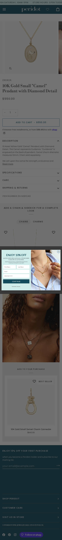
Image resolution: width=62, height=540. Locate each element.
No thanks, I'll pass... (16, 286)
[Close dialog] (58, 251)
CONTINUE (16, 281)
